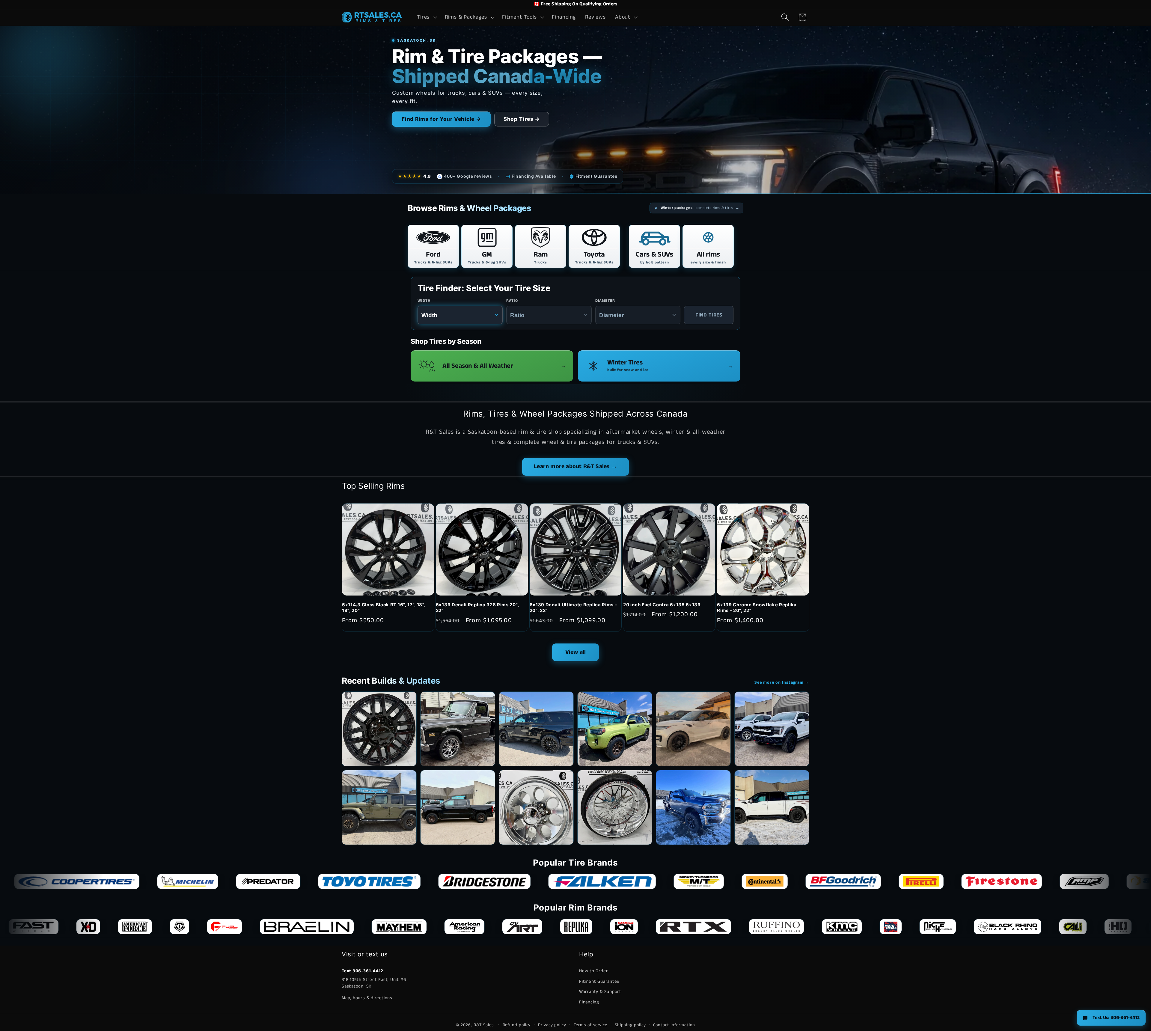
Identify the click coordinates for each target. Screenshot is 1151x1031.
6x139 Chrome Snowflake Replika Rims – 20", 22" (757, 607)
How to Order (593, 971)
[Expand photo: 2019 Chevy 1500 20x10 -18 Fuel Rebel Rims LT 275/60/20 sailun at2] (457, 807)
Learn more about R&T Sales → (575, 466)
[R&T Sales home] (372, 17)
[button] (426, 17)
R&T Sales (484, 1025)
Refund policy (517, 1025)
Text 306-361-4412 (362, 971)
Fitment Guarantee (599, 981)
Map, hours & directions (367, 998)
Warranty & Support (600, 992)
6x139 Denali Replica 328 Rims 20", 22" (477, 607)
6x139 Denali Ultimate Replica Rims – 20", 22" (573, 607)
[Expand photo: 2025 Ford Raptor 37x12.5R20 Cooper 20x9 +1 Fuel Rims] (771, 807)
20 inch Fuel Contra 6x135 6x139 (661, 605)
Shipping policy (630, 1025)
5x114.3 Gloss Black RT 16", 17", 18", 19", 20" (384, 607)
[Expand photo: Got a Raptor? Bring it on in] (771, 728)
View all (575, 652)
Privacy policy (552, 1025)
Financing (589, 1002)
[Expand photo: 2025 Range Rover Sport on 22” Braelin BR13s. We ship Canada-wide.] (693, 728)
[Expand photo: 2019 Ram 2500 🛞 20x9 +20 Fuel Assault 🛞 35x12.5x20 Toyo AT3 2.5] (693, 807)
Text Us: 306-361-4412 (1116, 1017)
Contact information (674, 1025)
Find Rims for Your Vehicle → (441, 119)
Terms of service (591, 1025)
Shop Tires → (522, 119)
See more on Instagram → (781, 682)
